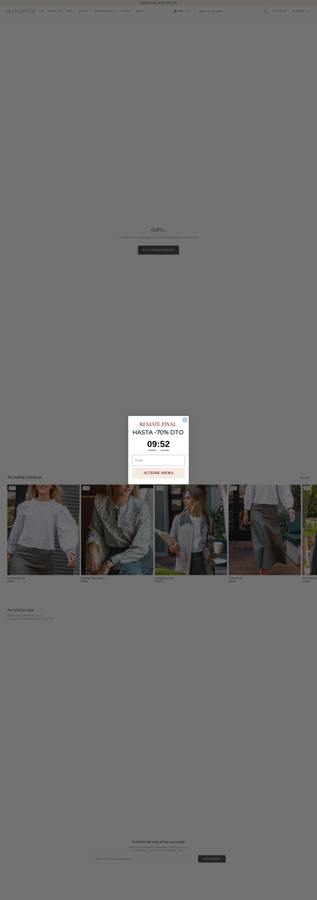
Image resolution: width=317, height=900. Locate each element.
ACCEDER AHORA (159, 473)
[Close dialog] (185, 420)
